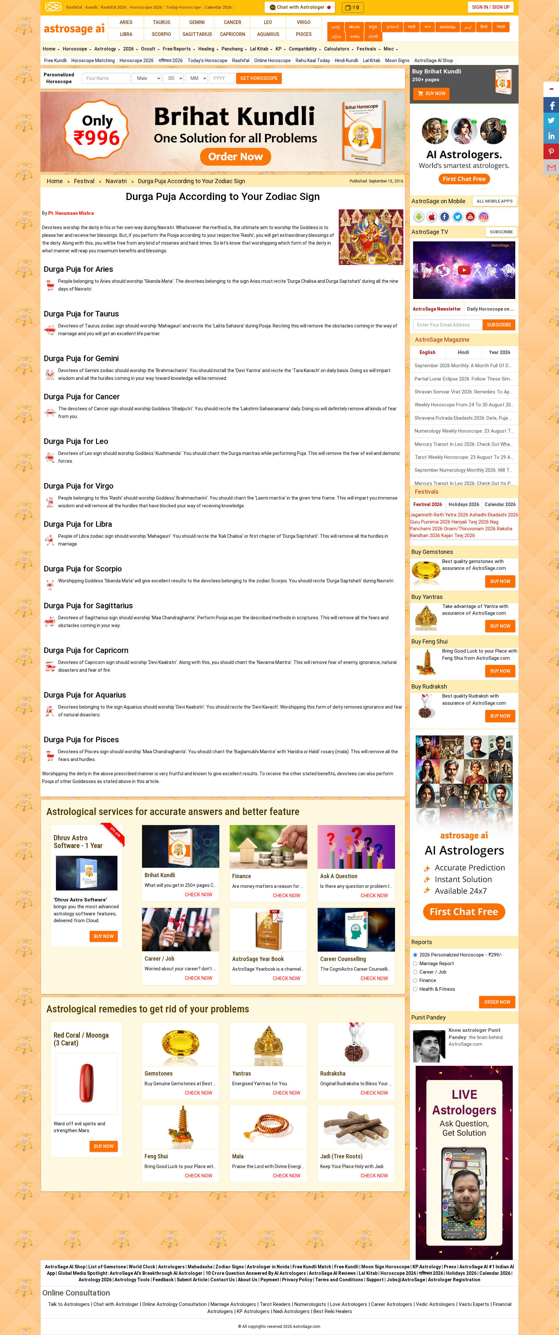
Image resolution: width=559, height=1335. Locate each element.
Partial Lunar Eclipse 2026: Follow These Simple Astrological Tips (467, 379)
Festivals (367, 48)
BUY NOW (104, 936)
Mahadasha (200, 1266)
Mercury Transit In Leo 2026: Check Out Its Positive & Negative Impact (467, 483)
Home (49, 48)
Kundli (91, 7)
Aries (126, 22)
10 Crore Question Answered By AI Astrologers (255, 1273)
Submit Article (192, 1279)
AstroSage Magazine (442, 339)
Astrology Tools (132, 1279)
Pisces (304, 34)
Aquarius (268, 34)
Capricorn (232, 34)
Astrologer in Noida (268, 1266)
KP (279, 48)
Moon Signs (397, 60)
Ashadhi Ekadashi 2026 (493, 515)
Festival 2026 (427, 504)
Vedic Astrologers (435, 1304)
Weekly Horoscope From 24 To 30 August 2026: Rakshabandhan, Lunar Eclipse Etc (467, 405)
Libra (126, 34)
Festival (84, 181)
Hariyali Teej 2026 (471, 522)
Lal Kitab (371, 60)
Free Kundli (55, 60)
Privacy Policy (297, 1279)
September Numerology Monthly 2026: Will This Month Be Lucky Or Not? (467, 470)
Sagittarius (197, 34)
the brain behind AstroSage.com (476, 1037)
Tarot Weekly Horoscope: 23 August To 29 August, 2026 (467, 457)
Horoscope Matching (93, 60)
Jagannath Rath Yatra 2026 (439, 515)
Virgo (304, 22)
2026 (129, 48)
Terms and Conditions (339, 1279)
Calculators (337, 48)
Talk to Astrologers (69, 1304)
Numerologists (310, 1304)
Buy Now (435, 93)
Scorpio (161, 34)
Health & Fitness (437, 989)
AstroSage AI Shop (433, 60)
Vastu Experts (474, 1304)
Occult (148, 48)
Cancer (232, 22)
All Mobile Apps (495, 201)
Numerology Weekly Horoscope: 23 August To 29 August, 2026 (467, 431)
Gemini (197, 22)
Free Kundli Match (311, 1266)
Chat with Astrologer (301, 7)
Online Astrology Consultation (175, 1304)
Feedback (163, 1279)
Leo (268, 22)
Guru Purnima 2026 (431, 522)
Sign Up (501, 7)
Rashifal (74, 7)
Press (450, 1266)
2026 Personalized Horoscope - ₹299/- (461, 955)
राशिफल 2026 (171, 60)
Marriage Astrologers (234, 1304)
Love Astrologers (348, 1304)
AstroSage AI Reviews (332, 1273)
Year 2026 (499, 352)
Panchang (233, 48)
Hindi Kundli (346, 60)
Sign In (480, 7)
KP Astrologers (254, 1311)
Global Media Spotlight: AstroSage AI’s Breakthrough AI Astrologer (130, 1273)
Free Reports (177, 48)
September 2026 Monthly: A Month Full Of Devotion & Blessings (467, 366)
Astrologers (171, 1266)
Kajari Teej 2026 (458, 535)
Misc (389, 48)
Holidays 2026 (464, 504)
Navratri (116, 181)
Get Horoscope (259, 78)
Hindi (463, 352)
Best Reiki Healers (332, 1311)
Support (375, 1279)
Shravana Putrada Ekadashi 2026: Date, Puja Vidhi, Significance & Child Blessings (467, 418)
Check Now (198, 895)
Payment (269, 1279)
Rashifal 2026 (113, 7)
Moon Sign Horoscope (385, 1266)
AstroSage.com (306, 1326)
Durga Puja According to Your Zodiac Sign (191, 181)
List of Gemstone (107, 1266)
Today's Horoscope (207, 60)
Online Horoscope (272, 60)
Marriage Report (437, 963)
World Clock (142, 1266)
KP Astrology (426, 1266)
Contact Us (222, 1279)
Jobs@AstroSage (406, 1279)
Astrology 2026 (95, 1279)
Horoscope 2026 (146, 7)
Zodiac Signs (229, 1266)
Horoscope (75, 48)
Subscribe (501, 231)
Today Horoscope (183, 7)
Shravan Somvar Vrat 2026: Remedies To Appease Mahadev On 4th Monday (467, 392)
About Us (248, 1279)
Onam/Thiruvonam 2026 (470, 529)
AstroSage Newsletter (437, 309)
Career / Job (433, 972)
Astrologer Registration (454, 1279)
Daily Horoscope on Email (493, 309)
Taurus (161, 22)
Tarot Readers (276, 1304)
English (427, 352)
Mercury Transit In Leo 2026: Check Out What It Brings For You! (467, 444)
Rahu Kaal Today (313, 60)
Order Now (497, 1002)
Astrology (105, 48)
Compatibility (303, 48)
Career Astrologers (391, 1304)
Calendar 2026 (218, 7)
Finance (428, 980)
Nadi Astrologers (291, 1311)
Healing (206, 48)
